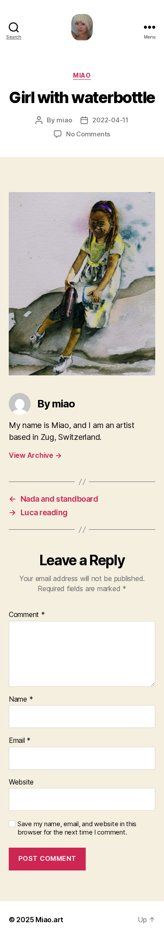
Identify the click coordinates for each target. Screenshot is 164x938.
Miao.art (49, 919)
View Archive (35, 455)
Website (21, 782)
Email (20, 741)
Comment (27, 615)
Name (21, 699)
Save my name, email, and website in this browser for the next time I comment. (76, 828)
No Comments (88, 134)
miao (82, 75)
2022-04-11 (110, 120)
